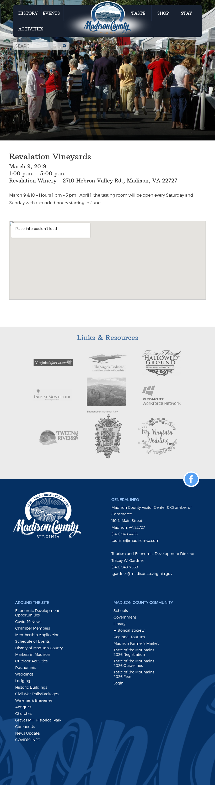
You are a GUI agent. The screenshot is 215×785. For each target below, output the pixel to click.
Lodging (22, 680)
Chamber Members (32, 628)
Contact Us (25, 726)
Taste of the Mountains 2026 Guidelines (134, 663)
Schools (121, 610)
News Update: (27, 733)
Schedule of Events (32, 641)
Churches (23, 713)
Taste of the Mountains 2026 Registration (134, 652)
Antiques (23, 707)
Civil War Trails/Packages (36, 694)
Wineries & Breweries (33, 700)
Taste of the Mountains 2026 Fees (134, 674)
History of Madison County (39, 648)
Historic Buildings (31, 687)
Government (125, 617)
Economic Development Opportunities (37, 612)
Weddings (24, 674)
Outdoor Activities (31, 661)
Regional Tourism (129, 637)
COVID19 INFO (27, 739)
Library (119, 623)
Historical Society (129, 630)
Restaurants (25, 667)
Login (118, 683)
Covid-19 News (28, 621)
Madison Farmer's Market (136, 643)
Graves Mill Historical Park (38, 720)
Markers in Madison (32, 654)
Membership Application (37, 634)
